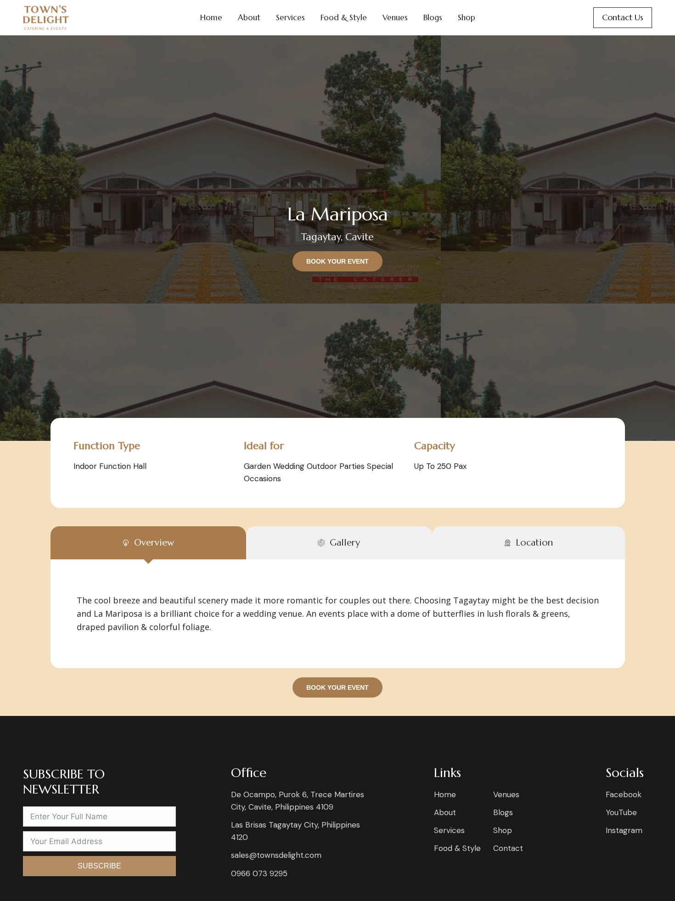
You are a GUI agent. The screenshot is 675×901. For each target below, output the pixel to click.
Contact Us (622, 17)
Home (211, 17)
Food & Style (344, 17)
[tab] (148, 542)
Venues (395, 17)
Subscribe (99, 866)
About (249, 17)
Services (290, 17)
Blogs (432, 17)
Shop (466, 17)
